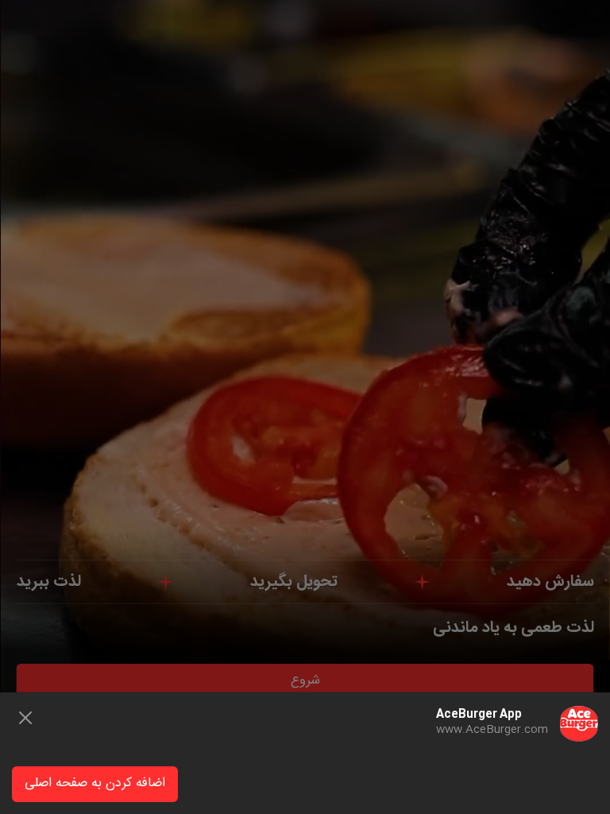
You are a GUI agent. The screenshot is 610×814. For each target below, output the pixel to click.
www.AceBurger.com (492, 729)
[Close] (25, 717)
